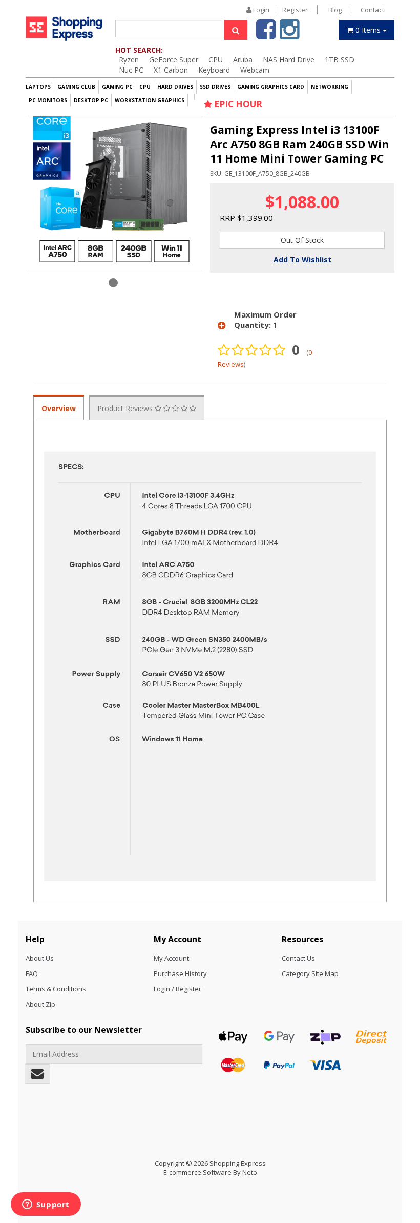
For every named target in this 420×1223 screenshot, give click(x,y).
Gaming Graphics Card (270, 86)
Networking (329, 86)
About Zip (40, 1004)
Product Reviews (126, 408)
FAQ (32, 973)
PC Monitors (48, 100)
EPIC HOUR (237, 104)
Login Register (279, 9)
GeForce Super (173, 59)
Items (369, 30)
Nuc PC (131, 70)
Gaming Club (76, 86)
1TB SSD (339, 59)
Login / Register (177, 988)
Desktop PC (91, 100)
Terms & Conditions (56, 988)
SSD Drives (215, 86)
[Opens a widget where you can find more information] (45, 1205)
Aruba (243, 59)
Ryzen (129, 59)
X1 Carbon (171, 70)
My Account (171, 958)
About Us (40, 958)
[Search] (235, 30)
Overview (58, 408)
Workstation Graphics (149, 100)
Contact (372, 9)
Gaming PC (117, 86)
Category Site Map (310, 973)
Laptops (38, 86)
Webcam (254, 70)
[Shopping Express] (64, 28)
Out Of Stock (302, 240)
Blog (335, 9)
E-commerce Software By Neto (210, 1172)
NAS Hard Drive (288, 59)
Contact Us (298, 958)
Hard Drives (175, 86)
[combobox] (168, 28)
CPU (215, 59)
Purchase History (180, 973)
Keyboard (214, 70)
